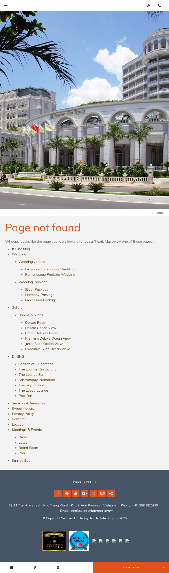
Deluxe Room (35, 322)
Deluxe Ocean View (40, 328)
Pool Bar (25, 395)
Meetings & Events (27, 429)
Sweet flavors (23, 408)
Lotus (22, 442)
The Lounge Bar (31, 374)
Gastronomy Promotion (36, 380)
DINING (18, 356)
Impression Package (41, 300)
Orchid (23, 437)
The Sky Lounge (31, 385)
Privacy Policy (23, 413)
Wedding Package (33, 282)
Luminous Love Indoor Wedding (50, 269)
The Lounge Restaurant (37, 369)
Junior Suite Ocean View (44, 343)
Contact (18, 419)
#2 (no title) (21, 249)
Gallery (17, 307)
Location (19, 424)
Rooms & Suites (30, 315)
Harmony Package (39, 294)
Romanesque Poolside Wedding (50, 274)
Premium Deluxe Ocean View (48, 338)
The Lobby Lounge (33, 390)
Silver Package (36, 289)
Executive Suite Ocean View (47, 349)
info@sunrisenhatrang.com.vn (92, 511)
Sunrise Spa (21, 460)
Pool (22, 453)
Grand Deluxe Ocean (41, 333)
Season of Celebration (35, 364)
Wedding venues (31, 261)
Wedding (19, 254)
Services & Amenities (28, 403)
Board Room (28, 447)
